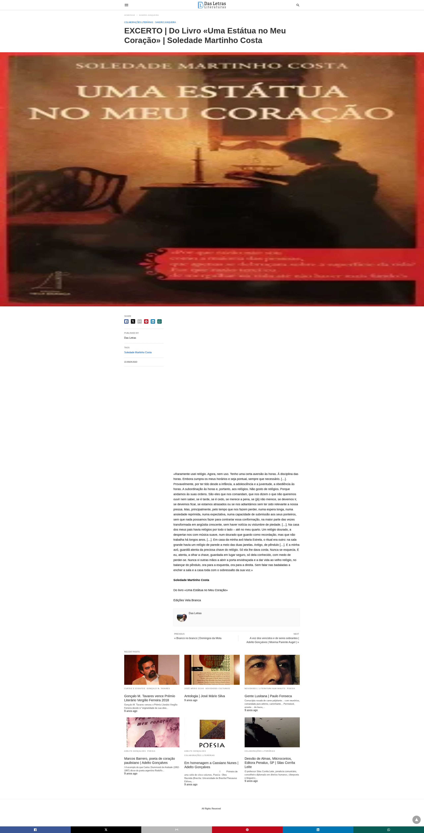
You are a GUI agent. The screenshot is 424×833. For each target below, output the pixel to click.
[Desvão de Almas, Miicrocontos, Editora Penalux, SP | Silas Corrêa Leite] (272, 732)
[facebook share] (126, 321)
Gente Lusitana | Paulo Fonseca (268, 696)
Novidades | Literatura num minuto (265, 688)
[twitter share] (133, 321)
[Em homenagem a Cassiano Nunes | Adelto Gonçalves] (211, 732)
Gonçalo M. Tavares (158, 688)
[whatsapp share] (159, 321)
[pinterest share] (146, 321)
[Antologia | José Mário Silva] (211, 670)
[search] (298, 5)
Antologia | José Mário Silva (204, 696)
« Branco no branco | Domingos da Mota (197, 638)
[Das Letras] (212, 4)
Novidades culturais (218, 688)
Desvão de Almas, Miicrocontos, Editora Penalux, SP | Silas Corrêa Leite (270, 763)
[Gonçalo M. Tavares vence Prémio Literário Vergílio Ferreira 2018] (151, 670)
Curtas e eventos (134, 688)
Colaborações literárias (138, 22)
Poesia (291, 688)
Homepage (129, 15)
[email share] (139, 321)
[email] (176, 829)
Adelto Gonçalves (135, 751)
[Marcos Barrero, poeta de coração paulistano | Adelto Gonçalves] (151, 732)
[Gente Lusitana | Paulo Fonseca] (272, 670)
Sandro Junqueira (149, 15)
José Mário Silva (194, 688)
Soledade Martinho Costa (138, 352)
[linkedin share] (153, 321)
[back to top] (416, 820)
